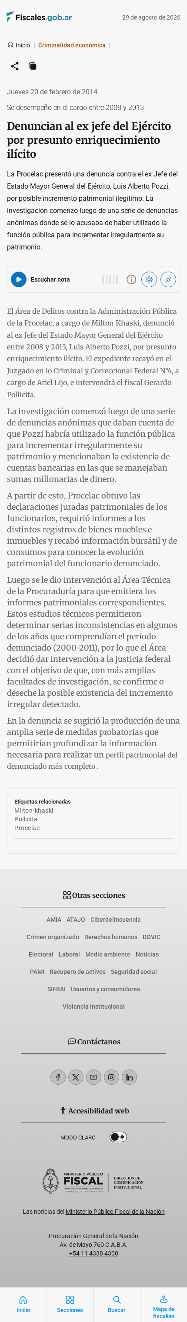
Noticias (147, 954)
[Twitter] (75, 1077)
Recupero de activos (78, 971)
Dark (118, 1138)
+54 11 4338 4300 (93, 1253)
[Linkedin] (129, 1077)
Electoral (41, 954)
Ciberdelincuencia (115, 919)
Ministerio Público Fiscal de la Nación (115, 1211)
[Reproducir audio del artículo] (19, 279)
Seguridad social (134, 971)
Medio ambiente (107, 954)
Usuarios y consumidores (105, 989)
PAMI (37, 971)
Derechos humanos (110, 936)
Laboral (69, 954)
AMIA (54, 919)
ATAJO (76, 919)
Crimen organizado (53, 936)
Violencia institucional (94, 1006)
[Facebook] (58, 1077)
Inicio (23, 45)
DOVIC (151, 936)
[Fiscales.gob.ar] (63, 17)
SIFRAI (56, 989)
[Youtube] (93, 1077)
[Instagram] (111, 1077)
